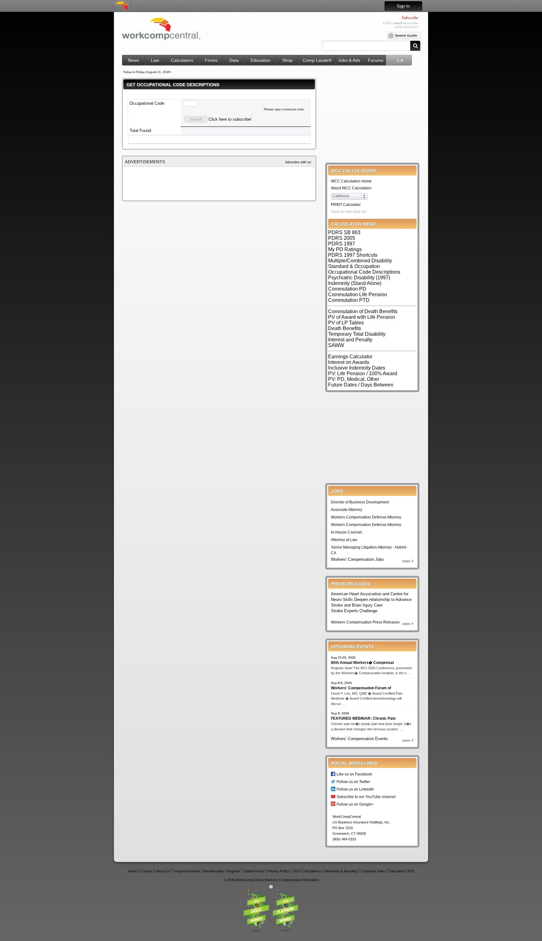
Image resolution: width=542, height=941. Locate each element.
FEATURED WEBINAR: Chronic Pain (363, 718)
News (133, 60)
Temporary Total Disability (356, 334)
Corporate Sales (373, 871)
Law (155, 60)
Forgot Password (186, 871)
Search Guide (406, 35)
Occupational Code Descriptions (364, 272)
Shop (287, 60)
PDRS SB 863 (344, 232)
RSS (410, 871)
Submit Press (254, 871)
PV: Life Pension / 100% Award (362, 373)
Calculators (182, 60)
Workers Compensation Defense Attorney (366, 517)
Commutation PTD (348, 300)
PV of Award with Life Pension (361, 317)
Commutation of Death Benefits (362, 311)
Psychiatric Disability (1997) (359, 277)
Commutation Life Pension (357, 294)
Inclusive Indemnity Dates (356, 368)
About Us (163, 871)
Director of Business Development (360, 502)
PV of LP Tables (346, 322)
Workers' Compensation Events (359, 738)
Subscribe (409, 17)
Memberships (213, 871)
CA (400, 60)
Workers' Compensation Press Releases (365, 622)
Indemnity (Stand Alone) (354, 283)
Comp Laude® (317, 60)
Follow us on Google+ (355, 804)
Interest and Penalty (350, 339)
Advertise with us (298, 162)
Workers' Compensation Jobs (357, 559)
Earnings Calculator (350, 356)
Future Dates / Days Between (360, 384)
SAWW (336, 345)
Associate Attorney (346, 509)
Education (260, 60)
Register (233, 871)
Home (132, 871)
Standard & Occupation (354, 266)
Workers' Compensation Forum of (361, 688)
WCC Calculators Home (351, 181)
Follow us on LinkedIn (355, 789)
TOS (296, 871)
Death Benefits (344, 328)
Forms (211, 60)
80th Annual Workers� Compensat (362, 662)
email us (400, 22)
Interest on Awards (348, 362)
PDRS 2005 (341, 238)
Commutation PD (347, 289)
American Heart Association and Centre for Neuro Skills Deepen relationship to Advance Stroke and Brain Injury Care (371, 599)
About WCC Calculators (351, 188)
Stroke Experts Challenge (354, 610)
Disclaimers (312, 871)
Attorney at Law (344, 540)
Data (234, 60)
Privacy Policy (278, 871)
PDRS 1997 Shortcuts (352, 255)
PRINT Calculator (346, 204)
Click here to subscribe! (230, 119)
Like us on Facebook (354, 774)
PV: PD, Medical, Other (353, 379)
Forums (375, 60)
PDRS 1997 (341, 243)
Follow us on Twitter (353, 782)
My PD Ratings (345, 249)
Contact (146, 871)
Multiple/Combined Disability (360, 260)
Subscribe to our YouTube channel (366, 797)
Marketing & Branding (341, 871)
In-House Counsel (346, 532)
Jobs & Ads (349, 60)
